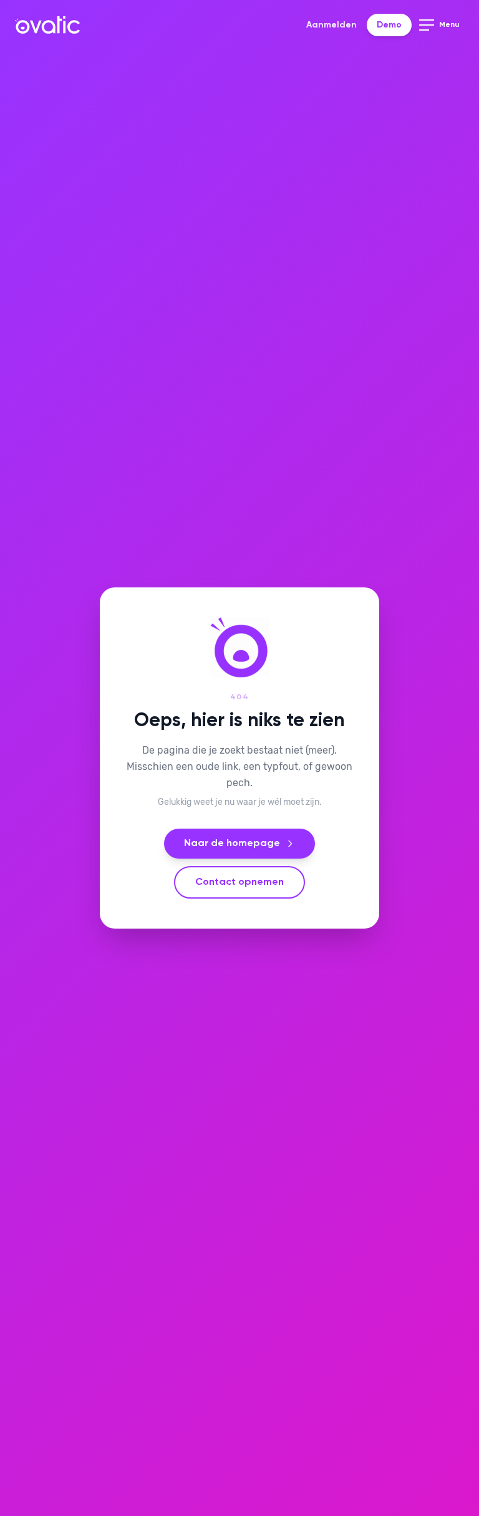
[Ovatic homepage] (47, 25)
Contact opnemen (239, 882)
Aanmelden (331, 25)
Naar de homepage (232, 844)
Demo (389, 25)
